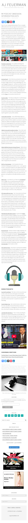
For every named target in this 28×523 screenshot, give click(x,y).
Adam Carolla (8, 366)
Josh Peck (10, 369)
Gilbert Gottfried (4, 368)
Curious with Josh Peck (6, 116)
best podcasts (6, 367)
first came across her (22, 234)
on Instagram (22, 179)
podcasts (5, 372)
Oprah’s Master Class (5, 304)
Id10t (17, 368)
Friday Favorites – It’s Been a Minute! (10, 435)
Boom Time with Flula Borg (17, 357)
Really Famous (8, 357)
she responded (4, 244)
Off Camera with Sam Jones (7, 193)
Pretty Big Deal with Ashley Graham (8, 213)
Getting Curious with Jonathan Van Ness (9, 130)
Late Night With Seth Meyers (7, 312)
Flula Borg (22, 367)
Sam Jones (15, 372)
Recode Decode (4, 230)
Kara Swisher (15, 369)
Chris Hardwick (12, 367)
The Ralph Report (4, 355)
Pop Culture (8, 364)
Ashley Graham (20, 366)
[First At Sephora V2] (13, 470)
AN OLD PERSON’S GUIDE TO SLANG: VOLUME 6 (12, 431)
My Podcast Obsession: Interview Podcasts (11, 15)
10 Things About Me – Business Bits (10, 437)
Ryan (6, 94)
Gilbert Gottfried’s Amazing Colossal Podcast (10, 147)
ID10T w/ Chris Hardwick (6, 164)
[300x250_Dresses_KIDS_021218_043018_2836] (13, 489)
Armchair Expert (4, 79)
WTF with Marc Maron (5, 247)
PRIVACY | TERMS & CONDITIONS (14, 507)
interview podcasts (21, 368)
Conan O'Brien (17, 367)
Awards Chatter (4, 98)
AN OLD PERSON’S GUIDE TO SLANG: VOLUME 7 (12, 429)
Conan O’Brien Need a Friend (15, 355)
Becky (24, 213)
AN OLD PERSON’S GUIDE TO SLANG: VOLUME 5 (12, 439)
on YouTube (10, 227)
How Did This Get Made (6, 292)
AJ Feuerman (14, 4)
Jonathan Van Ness (4, 369)
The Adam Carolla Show (6, 63)
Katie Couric (3, 179)
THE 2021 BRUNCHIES (7, 433)
